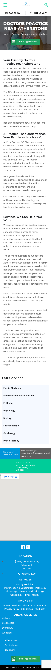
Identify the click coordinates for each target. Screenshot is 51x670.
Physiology (9, 410)
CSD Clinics (27, 609)
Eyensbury (7, 627)
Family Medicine (12, 388)
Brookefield (8, 622)
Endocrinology (11, 425)
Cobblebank (11, 645)
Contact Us (40, 605)
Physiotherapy (11, 440)
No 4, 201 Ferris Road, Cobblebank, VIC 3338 (25, 467)
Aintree (6, 618)
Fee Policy (40, 609)
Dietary (7, 418)
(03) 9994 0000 (10, 454)
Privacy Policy (11, 609)
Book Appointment (28, 41)
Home (6, 605)
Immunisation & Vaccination (19, 395)
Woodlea (7, 632)
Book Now (14, 13)
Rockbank (9, 650)
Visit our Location (23, 462)
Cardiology (9, 433)
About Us (27, 605)
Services (16, 605)
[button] (46, 5)
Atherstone (10, 640)
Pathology (9, 403)
